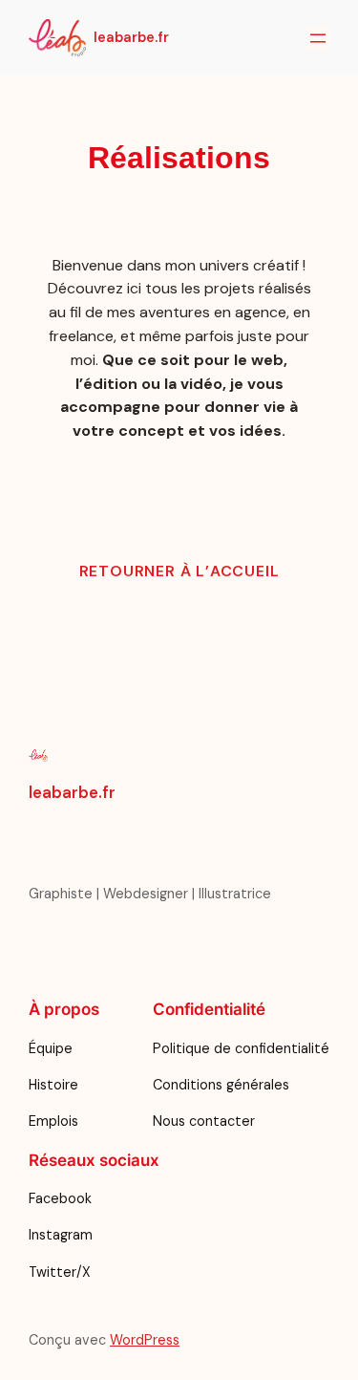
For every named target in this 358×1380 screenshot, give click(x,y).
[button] (179, 571)
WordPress (144, 1339)
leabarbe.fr (131, 37)
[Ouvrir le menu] (317, 38)
